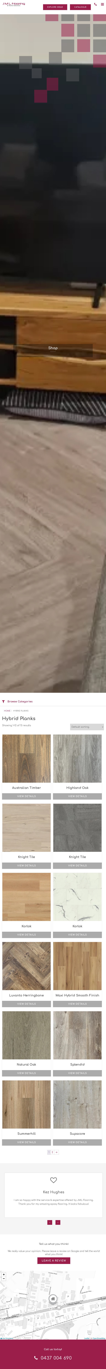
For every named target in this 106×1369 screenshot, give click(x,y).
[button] (102, 4)
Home (7, 711)
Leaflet (86, 1338)
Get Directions (7, 1338)
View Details (26, 796)
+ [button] (4, 1274)
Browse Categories (20, 701)
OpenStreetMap (99, 1338)
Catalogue (80, 7)
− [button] (4, 1278)
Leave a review (54, 1260)
